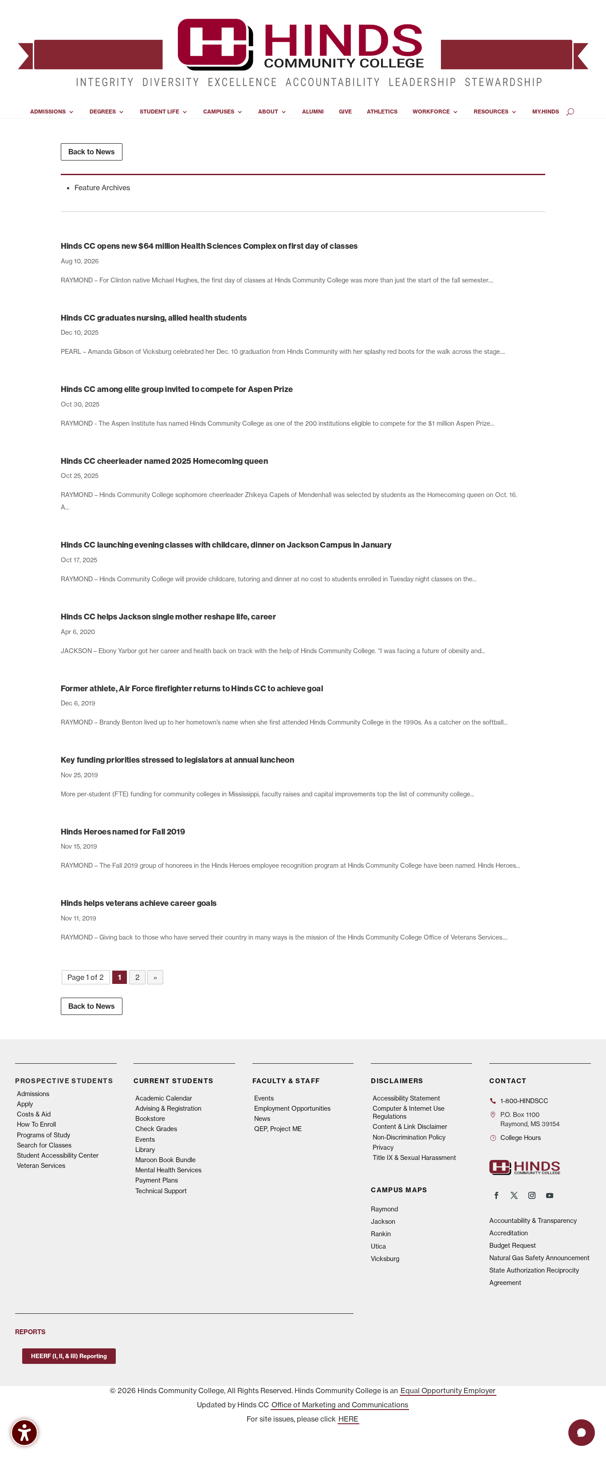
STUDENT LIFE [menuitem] (159, 112)
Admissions (33, 1094)
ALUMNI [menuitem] (313, 112)
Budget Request (512, 1245)
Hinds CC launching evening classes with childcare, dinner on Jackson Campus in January (226, 545)
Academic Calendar (163, 1098)
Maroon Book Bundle (165, 1160)
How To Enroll (36, 1124)
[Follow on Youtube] (550, 1195)
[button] (581, 1432)
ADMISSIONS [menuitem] (48, 112)
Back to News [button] (91, 151)
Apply (25, 1104)
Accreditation (508, 1233)
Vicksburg (385, 1259)
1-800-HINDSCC (524, 1101)
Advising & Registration (168, 1108)
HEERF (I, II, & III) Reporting (69, 1355)
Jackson (383, 1222)
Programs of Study (43, 1135)
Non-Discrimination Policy (409, 1137)
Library (145, 1150)
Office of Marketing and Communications (340, 1404)
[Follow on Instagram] (532, 1195)
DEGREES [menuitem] (103, 112)
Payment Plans (156, 1180)
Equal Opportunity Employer (448, 1390)
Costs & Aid (34, 1114)
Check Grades (156, 1129)
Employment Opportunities (292, 1108)
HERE (348, 1418)
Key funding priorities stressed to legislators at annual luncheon (177, 760)
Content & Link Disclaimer (410, 1127)
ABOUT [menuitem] (268, 112)
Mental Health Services (168, 1170)
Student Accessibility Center (57, 1155)
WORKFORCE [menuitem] (431, 112)
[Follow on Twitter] (514, 1195)
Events (145, 1140)
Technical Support (161, 1191)
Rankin (381, 1234)
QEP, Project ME (278, 1129)
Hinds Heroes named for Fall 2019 (123, 831)
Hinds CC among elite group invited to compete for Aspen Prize (177, 389)
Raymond (384, 1209)
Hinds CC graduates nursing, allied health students (154, 318)
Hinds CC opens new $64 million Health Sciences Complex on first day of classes (209, 246)
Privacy (383, 1148)
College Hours (520, 1138)
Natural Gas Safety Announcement (539, 1258)
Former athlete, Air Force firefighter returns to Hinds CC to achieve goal (192, 688)
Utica (378, 1246)
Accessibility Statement (406, 1098)
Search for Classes (44, 1145)
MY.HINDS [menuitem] (545, 112)
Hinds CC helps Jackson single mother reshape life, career (168, 616)
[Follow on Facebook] (496, 1195)
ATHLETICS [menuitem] (382, 112)
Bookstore (150, 1119)
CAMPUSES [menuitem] (218, 112)
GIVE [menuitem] (345, 112)
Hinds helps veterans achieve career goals (139, 903)
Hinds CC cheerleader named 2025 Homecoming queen (164, 461)
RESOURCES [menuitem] (491, 112)
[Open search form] (570, 111)
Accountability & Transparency (533, 1221)
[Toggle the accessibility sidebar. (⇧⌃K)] (24, 1432)
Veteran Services (41, 1166)
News (262, 1119)
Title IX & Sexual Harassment (414, 1158)
